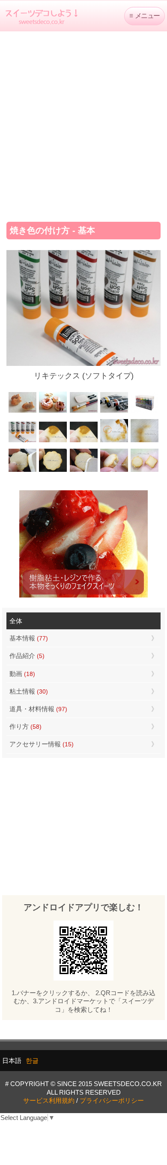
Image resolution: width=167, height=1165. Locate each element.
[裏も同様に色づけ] (53, 471)
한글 (32, 1060)
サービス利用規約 (49, 1100)
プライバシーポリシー (112, 1100)
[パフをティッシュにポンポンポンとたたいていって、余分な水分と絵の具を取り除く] (114, 441)
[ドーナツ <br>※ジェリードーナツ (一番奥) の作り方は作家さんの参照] (53, 411)
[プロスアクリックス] (144, 411)
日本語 (11, 1060)
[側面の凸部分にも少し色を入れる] (114, 471)
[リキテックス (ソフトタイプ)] (22, 441)
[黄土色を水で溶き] (53, 441)
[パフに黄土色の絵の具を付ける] (83, 441)
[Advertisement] (83, 123)
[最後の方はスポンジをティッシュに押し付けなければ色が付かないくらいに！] (144, 441)
